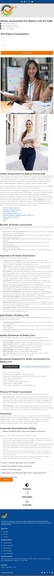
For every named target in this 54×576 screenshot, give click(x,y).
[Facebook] (21, 1)
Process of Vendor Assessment (11, 217)
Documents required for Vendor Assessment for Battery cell (18, 215)
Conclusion (6, 218)
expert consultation (38, 199)
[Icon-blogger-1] (32, 1)
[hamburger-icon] (51, 10)
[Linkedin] (24, 1)
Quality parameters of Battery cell (12, 213)
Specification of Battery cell (10, 211)
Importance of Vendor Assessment (12, 209)
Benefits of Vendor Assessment (11, 208)
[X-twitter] (29, 1)
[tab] (11, 367)
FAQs (4, 220)
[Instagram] (27, 1)
